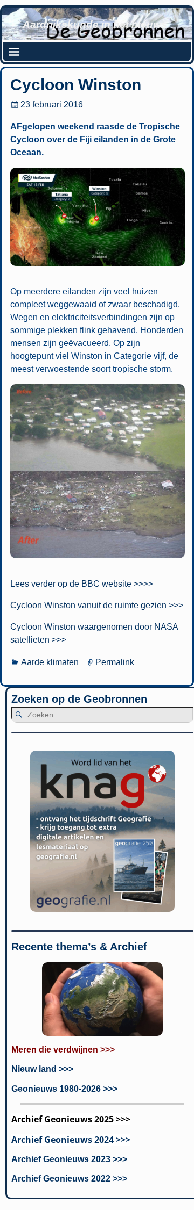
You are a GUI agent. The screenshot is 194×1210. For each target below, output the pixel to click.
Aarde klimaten (50, 662)
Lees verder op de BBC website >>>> (81, 583)
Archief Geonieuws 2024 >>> (70, 1140)
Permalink (114, 662)
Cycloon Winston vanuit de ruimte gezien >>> (96, 605)
